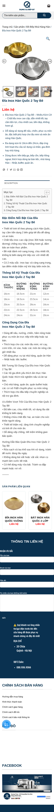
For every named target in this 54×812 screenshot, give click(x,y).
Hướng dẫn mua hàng (12, 696)
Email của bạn (5, 568)
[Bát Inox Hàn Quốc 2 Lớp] (40, 503)
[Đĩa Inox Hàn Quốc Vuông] (14, 503)
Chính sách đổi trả (10, 712)
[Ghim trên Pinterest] (18, 170)
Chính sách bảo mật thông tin (16, 717)
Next (51, 91)
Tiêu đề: (3, 580)
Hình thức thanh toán (12, 702)
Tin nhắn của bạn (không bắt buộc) (13, 593)
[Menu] (4, 5)
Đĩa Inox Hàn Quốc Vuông (14, 519)
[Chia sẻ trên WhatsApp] (4, 170)
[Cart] (49, 6)
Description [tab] (11, 183)
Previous (2, 91)
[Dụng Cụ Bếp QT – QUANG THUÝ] (27, 5)
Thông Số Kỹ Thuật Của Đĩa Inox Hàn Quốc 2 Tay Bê (26, 205)
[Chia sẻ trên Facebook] (7, 170)
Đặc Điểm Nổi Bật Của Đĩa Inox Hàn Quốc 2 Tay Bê (27, 198)
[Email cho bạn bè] (14, 170)
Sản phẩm (19, 27)
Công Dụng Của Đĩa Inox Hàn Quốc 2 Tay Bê (27, 210)
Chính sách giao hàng (12, 707)
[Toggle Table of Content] (45, 192)
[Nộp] (44, 15)
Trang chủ (7, 27)
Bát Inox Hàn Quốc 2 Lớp (40, 519)
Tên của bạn (4, 555)
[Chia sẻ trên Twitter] (11, 170)
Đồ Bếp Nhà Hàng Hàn (38, 27)
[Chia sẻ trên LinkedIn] (21, 170)
